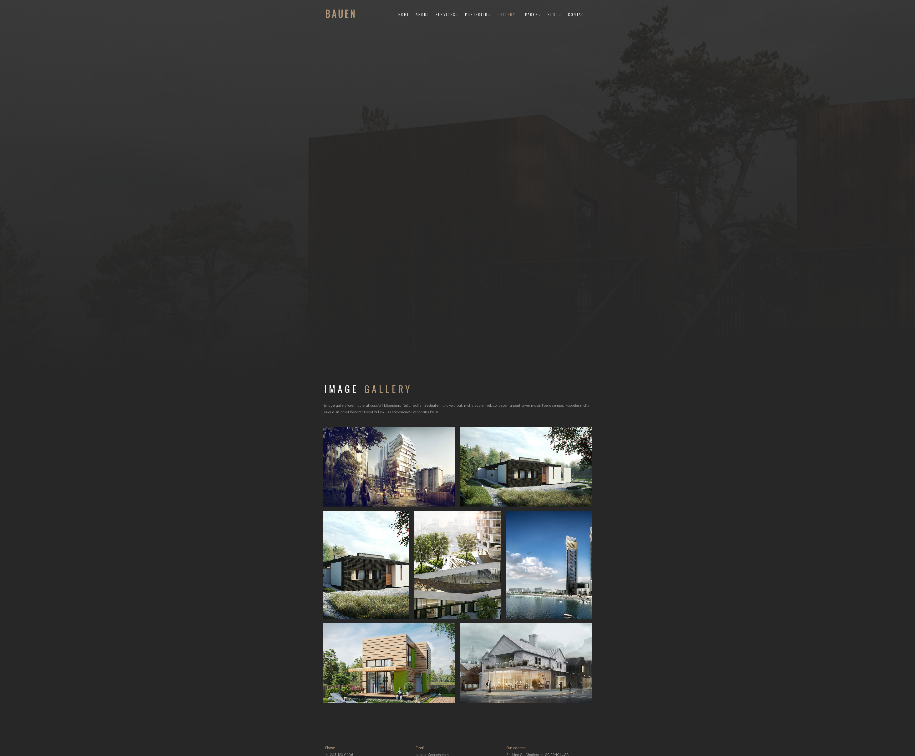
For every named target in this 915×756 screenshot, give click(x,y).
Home (404, 14)
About (422, 14)
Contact (577, 14)
